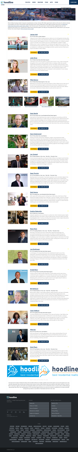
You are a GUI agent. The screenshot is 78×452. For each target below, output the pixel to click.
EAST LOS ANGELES (61, 430)
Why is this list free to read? (27, 28)
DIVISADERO (32, 430)
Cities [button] (2, 4)
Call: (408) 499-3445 (43, 186)
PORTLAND (49, 437)
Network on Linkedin (34, 410)
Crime (34, 2)
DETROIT (27, 430)
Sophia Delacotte (36, 211)
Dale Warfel (34, 113)
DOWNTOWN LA (39, 430)
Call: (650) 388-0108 (43, 52)
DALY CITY (44, 426)
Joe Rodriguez (35, 249)
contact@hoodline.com (12, 416)
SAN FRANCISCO (24, 426)
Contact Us (32, 415)
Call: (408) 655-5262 (43, 148)
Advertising (54, 408)
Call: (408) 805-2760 (43, 167)
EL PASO (67, 430)
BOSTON (17, 428)
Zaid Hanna (34, 192)
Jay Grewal (34, 154)
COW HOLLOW (11, 430)
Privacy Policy (55, 410)
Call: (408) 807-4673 (43, 91)
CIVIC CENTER (54, 428)
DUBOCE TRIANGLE (47, 430)
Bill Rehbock (34, 289)
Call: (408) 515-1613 (43, 205)
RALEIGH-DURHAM (13, 439)
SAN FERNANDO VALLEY (55, 439)
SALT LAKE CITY (34, 439)
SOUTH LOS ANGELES (16, 441)
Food (46, 2)
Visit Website (34, 52)
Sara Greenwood (35, 134)
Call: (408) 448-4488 (43, 305)
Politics (27, 2)
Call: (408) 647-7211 (43, 128)
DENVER (22, 430)
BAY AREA (50, 426)
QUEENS (60, 437)
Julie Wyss (33, 58)
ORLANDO (21, 437)
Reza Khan (33, 229)
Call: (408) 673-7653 (43, 324)
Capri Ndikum (34, 310)
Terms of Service (55, 413)
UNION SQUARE (48, 441)
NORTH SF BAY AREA (37, 426)
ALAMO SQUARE (56, 426)
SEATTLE (63, 439)
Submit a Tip (54, 403)
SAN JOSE (17, 426)
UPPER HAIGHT (55, 441)
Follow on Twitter (33, 405)
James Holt (34, 34)
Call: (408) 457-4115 (43, 243)
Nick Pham (33, 347)
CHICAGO (42, 428)
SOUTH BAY (12, 426)
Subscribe (74, 2)
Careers (53, 405)
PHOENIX (33, 437)
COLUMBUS (67, 428)
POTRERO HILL (55, 437)
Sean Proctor (34, 173)
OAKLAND (30, 426)
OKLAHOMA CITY (14, 437)
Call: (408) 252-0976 (43, 283)
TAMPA (30, 441)
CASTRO (31, 428)
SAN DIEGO (48, 439)
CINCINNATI (48, 428)
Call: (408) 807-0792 (43, 341)
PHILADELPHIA (27, 437)
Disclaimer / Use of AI (56, 415)
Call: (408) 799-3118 (43, 264)
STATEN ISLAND (24, 441)
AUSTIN (67, 426)
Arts (51, 2)
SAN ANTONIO (41, 439)
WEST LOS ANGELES (39, 443)
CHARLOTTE (37, 428)
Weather (40, 2)
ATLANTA (62, 426)
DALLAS (17, 430)
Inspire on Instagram (34, 413)
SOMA (68, 439)
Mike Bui (33, 329)
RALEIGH (65, 437)
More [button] (56, 2)
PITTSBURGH (39, 437)
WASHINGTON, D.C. (63, 441)
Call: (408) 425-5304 (43, 360)
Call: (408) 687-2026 (43, 74)
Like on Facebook (34, 408)
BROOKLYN (27, 428)
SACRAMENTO (27, 439)
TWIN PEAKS (41, 441)
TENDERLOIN (35, 441)
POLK (44, 437)
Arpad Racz (34, 270)
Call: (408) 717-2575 (43, 223)
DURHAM (54, 430)
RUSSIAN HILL (20, 439)
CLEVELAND (61, 428)
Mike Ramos (34, 80)
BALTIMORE (12, 428)
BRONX (21, 428)
